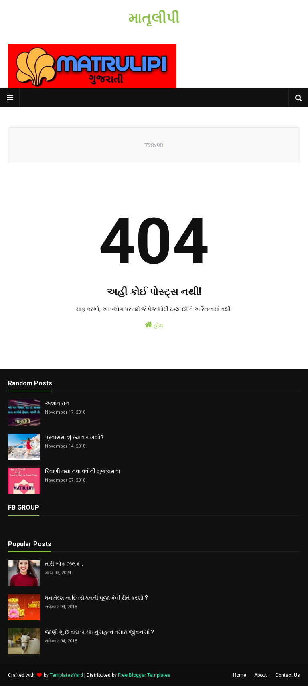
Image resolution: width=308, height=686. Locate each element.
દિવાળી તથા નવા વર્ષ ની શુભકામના (82, 471)
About (260, 675)
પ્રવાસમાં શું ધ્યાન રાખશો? (74, 437)
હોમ (157, 325)
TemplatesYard (66, 675)
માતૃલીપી (154, 18)
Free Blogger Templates (144, 675)
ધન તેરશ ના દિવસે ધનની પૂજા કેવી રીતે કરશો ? (96, 598)
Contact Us (287, 675)
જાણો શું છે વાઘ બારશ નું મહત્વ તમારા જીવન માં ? (99, 632)
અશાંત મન (57, 403)
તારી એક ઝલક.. (64, 564)
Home (239, 675)
